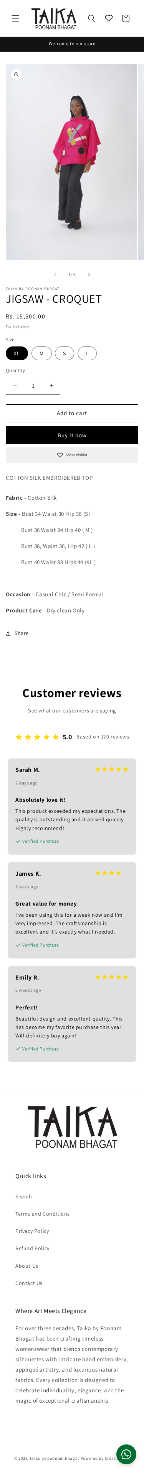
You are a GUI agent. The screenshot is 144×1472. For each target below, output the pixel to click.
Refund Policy (32, 1248)
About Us (26, 1265)
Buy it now (72, 435)
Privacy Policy (32, 1230)
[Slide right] (89, 274)
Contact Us (29, 1283)
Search (23, 1196)
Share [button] (22, 633)
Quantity (15, 370)
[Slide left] (55, 274)
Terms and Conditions (42, 1213)
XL (17, 353)
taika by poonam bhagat (54, 1458)
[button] (15, 18)
